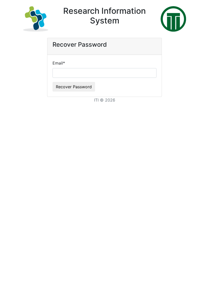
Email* (59, 63)
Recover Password (74, 86)
